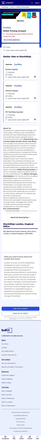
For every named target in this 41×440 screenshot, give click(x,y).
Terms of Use (20, 425)
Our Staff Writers (8, 351)
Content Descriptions (9, 355)
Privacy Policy (20, 422)
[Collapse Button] (35, 77)
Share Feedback (7, 379)
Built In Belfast (7, 391)
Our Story (5, 344)
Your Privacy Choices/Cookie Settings (20, 428)
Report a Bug (6, 383)
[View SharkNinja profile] (20, 15)
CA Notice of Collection (20, 431)
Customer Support (8, 375)
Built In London (7, 402)
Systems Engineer (11, 69)
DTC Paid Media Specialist (14, 112)
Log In (37, 3)
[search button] (32, 2)
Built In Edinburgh (8, 398)
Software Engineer (11, 90)
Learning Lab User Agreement (21, 412)
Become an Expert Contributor (12, 367)
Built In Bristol (7, 395)
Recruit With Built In (9, 363)
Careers (4, 347)
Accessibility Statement (21, 415)
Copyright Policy (21, 418)
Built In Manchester (8, 406)
